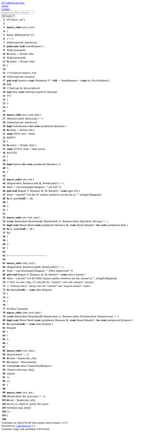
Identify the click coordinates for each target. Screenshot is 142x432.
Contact (5, 9)
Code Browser (23, 425)
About (4, 5)
